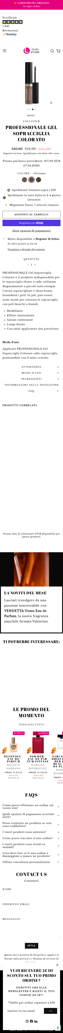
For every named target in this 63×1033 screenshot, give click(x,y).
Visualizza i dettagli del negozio (26, 249)
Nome (7, 889)
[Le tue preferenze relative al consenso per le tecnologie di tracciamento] (58, 1028)
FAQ (31, 391)
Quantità (31, 259)
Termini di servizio (44, 958)
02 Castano (31, 180)
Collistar (31, 121)
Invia (32, 945)
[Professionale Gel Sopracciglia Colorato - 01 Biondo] (4, 524)
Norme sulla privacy (16, 958)
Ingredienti (31, 379)
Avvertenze (31, 367)
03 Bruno (38, 180)
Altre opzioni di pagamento (31, 230)
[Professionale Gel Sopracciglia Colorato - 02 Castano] (7, 524)
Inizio (30, 115)
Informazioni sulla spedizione (31, 385)
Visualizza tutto (31, 724)
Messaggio (11, 919)
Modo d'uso (31, 373)
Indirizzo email (16, 904)
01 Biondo (24, 180)
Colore (31, 173)
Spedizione (29, 153)
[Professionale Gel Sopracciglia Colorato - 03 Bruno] (11, 524)
